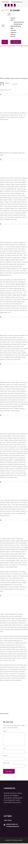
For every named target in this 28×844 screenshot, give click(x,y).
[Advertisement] (14, 62)
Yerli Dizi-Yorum (4, 713)
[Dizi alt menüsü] (14, 20)
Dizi (12, 20)
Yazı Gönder (16, 42)
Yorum (5, 731)
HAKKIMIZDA (9, 788)
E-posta (5, 755)
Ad (4, 748)
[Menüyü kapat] (9, 14)
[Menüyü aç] (3, 26)
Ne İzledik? (15, 10)
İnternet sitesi (6, 762)
